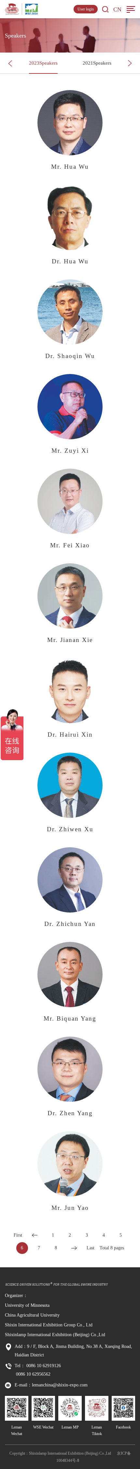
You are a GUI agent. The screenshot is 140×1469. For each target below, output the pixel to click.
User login (85, 9)
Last (90, 1247)
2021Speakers (97, 63)
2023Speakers (43, 63)
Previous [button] (10, 63)
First (18, 1235)
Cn (117, 9)
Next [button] (130, 63)
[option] (43, 63)
